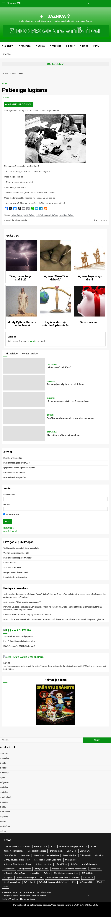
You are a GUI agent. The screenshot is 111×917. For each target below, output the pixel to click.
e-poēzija (4, 802)
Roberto (6, 98)
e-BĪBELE (70, 46)
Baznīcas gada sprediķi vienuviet (16, 463)
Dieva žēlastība (69, 855)
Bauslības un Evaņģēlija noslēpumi (73, 846)
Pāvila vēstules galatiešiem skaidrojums (63, 878)
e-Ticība (84, 46)
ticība (73, 882)
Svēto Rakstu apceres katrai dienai (53, 882)
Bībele (93, 846)
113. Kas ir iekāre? (55, 64)
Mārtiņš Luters (88, 873)
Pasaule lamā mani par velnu (15, 577)
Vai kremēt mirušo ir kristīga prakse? (18, 636)
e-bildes (3, 768)
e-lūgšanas (4, 783)
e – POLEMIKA (21, 630)
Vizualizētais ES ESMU (12, 568)
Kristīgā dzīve (9, 869)
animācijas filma (40, 846)
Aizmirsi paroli (10, 531)
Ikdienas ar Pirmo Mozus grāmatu (17, 864)
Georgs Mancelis (10, 896)
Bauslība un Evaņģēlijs (12, 458)
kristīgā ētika (95, 869)
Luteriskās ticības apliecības (14, 478)
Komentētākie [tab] (29, 353)
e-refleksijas (52, 364)
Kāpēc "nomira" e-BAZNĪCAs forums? (19, 646)
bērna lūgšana (17, 215)
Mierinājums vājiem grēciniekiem (24, 433)
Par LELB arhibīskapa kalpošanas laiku (19, 641)
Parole (6, 504)
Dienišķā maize (56, 851)
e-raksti (50, 415)
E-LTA (96, 46)
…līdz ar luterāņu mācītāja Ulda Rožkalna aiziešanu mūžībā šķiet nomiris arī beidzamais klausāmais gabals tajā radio (56, 620)
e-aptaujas (4, 758)
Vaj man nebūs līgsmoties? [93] (16, 553)
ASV (53, 846)
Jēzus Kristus (61, 864)
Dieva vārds (25, 855)
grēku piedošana (72, 860)
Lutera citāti (35, 873)
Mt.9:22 (6, 663)
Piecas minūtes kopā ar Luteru (29, 878)
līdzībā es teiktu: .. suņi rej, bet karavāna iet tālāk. (32, 615)
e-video (3, 822)
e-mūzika (4, 792)
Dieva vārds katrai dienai (28, 657)
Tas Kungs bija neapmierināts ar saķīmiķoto (21, 548)
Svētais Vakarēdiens (12, 882)
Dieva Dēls (71, 851)
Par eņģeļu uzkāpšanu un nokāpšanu (24, 382)
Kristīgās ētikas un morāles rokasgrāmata (69, 869)
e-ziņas (3, 831)
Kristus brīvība (9, 563)
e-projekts (24, 46)
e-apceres (51, 381)
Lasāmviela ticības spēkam (14, 473)
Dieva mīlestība (10, 855)
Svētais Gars (88, 878)
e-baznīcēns (9, 495)
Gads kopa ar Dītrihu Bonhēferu (47, 860)
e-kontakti (7, 46)
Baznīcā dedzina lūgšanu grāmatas (17, 558)
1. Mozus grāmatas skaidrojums (17, 846)
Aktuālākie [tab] (11, 353)
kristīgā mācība (25, 869)
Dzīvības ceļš (85, 855)
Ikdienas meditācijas (44, 864)
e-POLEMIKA (55, 46)
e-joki (4, 83)
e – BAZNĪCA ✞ (55, 16)
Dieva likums (85, 851)
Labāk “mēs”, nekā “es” (24, 366)
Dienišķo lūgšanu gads (37, 851)
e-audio (3, 763)
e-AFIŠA (7, 54)
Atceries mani (12, 514)
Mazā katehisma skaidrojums (66, 873)
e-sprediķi (4, 817)
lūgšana (55, 215)
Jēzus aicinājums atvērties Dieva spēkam (24, 399)
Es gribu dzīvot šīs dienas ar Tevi (17, 860)
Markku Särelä (39, 896)
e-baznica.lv (99, 855)
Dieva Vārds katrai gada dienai (46, 855)
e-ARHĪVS (40, 46)
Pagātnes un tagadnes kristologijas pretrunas (24, 416)
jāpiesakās (32, 341)
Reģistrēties (8, 528)
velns (6, 887)
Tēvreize (100, 882)
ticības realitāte (86, 882)
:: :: (77, 905)
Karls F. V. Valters (10, 899)
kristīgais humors (43, 215)
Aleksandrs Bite (9, 892)
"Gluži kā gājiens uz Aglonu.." (28, 602)
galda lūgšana (29, 215)
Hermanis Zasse (27, 899)
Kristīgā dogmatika (89, 864)
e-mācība (4, 787)
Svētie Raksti (29, 882)
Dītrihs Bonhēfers (27, 892)
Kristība (74, 864)
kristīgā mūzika (41, 869)
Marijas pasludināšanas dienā (15, 573)
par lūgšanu (8, 878)
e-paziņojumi (5, 797)
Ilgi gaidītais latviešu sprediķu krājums (19, 468)
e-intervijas (4, 773)
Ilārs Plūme (25, 896)
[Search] (107, 50)
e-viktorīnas (5, 826)
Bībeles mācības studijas (13, 851)
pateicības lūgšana (66, 215)
